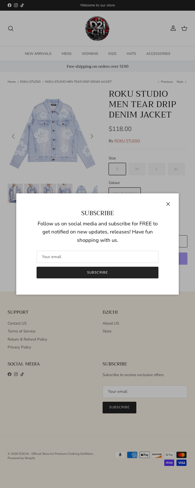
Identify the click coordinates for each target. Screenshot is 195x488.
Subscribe (97, 272)
